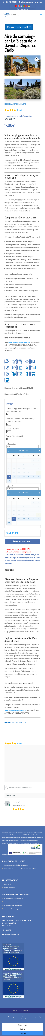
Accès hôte (24, 865)
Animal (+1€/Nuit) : (13, 429)
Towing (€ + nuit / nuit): (14, 436)
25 (14, 477)
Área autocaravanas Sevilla (12, 865)
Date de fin (10, 486)
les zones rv (7, 884)
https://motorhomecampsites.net (13, 902)
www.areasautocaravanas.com (19, 342)
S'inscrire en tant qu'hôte (28, 869)
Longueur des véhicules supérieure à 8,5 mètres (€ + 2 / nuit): (20, 420)
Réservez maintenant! (17, 27)
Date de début (11, 444)
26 (19, 477)
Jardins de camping (9, 887)
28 (28, 477)
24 (9, 477)
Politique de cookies (21, 1011)
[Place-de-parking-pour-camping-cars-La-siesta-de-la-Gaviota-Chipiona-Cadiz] (22, 98)
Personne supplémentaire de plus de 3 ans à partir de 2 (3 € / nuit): (22, 409)
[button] (36, 59)
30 (38, 477)
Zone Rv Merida (8, 869)
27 (24, 477)
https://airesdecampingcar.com (13, 905)
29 (33, 477)
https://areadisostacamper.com (13, 909)
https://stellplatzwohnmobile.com (13, 898)
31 (9, 481)
